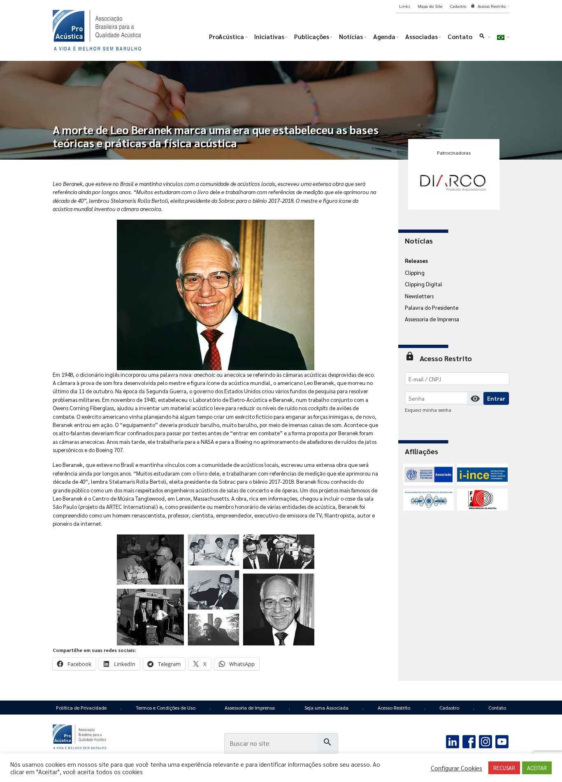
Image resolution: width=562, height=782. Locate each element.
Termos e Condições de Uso (165, 707)
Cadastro (449, 707)
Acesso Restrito (394, 707)
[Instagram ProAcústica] (485, 740)
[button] (484, 38)
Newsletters (419, 295)
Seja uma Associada (326, 707)
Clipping (415, 272)
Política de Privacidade (81, 707)
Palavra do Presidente (431, 307)
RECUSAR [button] (504, 767)
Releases (416, 260)
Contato (497, 707)
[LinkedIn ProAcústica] (452, 740)
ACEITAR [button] (537, 767)
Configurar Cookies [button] (456, 768)
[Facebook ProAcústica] (469, 740)
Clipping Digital (423, 284)
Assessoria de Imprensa (432, 319)
